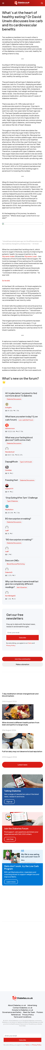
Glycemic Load (30, 256)
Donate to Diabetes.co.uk (22, 1010)
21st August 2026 (9, 730)
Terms (30, 643)
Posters (40, 1012)
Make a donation (22, 664)
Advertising (32, 1005)
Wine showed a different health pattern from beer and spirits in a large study (20, 723)
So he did (6, 280)
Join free (9, 839)
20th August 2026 (9, 757)
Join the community (22, 659)
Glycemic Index (8, 256)
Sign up (9, 801)
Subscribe (22, 637)
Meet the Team (29, 1012)
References (16, 1015)
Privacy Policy (10, 645)
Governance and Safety (11, 1012)
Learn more (10, 882)
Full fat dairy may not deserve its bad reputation (22, 751)
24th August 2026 (9, 701)
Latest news (22, 765)
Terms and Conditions (22, 1017)
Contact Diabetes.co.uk (22, 1008)
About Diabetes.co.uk (17, 1005)
